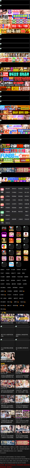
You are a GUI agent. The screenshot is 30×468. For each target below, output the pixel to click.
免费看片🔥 (3, 291)
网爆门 (26, 211)
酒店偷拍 (13, 280)
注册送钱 (8, 273)
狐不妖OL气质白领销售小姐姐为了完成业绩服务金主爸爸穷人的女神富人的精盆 (7, 438)
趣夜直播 (14, 284)
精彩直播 (3, 280)
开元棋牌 (13, 269)
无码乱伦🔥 (3, 294)
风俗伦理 (27, 219)
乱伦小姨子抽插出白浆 (7, 361)
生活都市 (8, 219)
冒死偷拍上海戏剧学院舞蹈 (22, 335)
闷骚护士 (27, 207)
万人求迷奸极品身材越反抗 (7, 348)
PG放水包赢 (20, 276)
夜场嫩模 (19, 284)
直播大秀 (21, 298)
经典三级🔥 (9, 302)
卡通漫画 (8, 211)
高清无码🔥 (15, 305)
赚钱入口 (9, 305)
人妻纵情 (20, 219)
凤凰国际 (14, 276)
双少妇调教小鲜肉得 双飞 (22, 348)
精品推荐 (8, 188)
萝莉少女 (27, 188)
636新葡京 (9, 291)
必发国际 (25, 284)
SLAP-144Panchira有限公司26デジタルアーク (22, 421)
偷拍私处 (8, 284)
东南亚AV (27, 196)
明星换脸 (14, 207)
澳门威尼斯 (3, 302)
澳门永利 (24, 269)
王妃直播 (24, 280)
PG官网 (8, 269)
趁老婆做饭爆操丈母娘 (7, 323)
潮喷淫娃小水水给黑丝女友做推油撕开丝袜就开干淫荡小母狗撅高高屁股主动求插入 (7, 408)
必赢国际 (8, 276)
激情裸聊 (16, 291)
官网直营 (19, 269)
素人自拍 (27, 192)
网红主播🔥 (3, 309)
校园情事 (14, 219)
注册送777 (13, 273)
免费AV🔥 (22, 305)
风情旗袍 (8, 207)
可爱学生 (20, 204)
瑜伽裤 (20, 207)
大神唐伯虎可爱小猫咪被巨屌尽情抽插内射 (7, 421)
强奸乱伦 (14, 188)
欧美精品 (20, 188)
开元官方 (9, 294)
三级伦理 (8, 192)
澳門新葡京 (15, 287)
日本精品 (14, 192)
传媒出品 (8, 215)
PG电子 (2, 273)
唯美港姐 (20, 196)
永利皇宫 (21, 287)
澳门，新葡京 (3, 298)
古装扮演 (8, 204)
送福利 (18, 273)
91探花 (14, 200)
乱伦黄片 (3, 284)
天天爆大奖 (15, 294)
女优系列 (14, 204)
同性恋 (26, 215)
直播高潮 (26, 276)
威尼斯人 (3, 269)
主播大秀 (19, 280)
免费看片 (10, 298)
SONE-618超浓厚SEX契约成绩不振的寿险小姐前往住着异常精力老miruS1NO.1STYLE (7, 378)
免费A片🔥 (16, 302)
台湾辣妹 (8, 196)
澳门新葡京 (3, 287)
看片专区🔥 (3, 305)
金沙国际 (21, 294)
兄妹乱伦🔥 (23, 302)
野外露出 (27, 200)
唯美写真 (20, 211)
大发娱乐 (9, 287)
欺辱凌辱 (8, 200)
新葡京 (23, 273)
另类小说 (8, 223)
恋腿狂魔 (27, 204)
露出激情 (14, 211)
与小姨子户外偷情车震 (22, 323)
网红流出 (20, 200)
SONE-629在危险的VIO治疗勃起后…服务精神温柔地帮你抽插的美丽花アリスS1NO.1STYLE (22, 408)
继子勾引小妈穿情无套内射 (7, 335)
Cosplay (20, 192)
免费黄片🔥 (21, 291)
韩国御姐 (14, 196)
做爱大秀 (16, 298)
